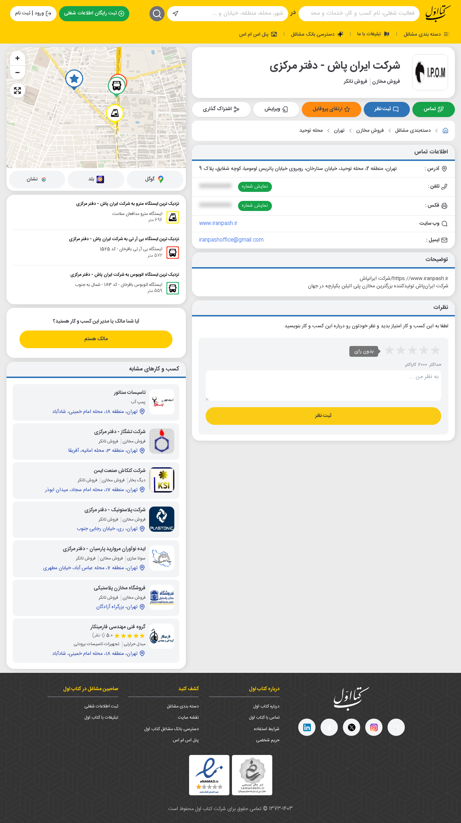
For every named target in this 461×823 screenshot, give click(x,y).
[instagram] (373, 727)
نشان (32, 179)
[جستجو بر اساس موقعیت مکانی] (175, 13)
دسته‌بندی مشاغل (413, 131)
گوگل (150, 179)
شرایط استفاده (266, 729)
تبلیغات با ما (369, 34)
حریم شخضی (267, 740)
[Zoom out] (17, 72)
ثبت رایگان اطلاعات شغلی (90, 13)
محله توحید (311, 131)
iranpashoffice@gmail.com (231, 240)
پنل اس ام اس (254, 34)
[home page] (438, 13)
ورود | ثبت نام (29, 13)
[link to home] (445, 130)
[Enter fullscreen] (17, 90)
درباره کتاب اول (266, 706)
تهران (339, 131)
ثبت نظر (383, 109)
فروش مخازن (370, 131)
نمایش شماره (255, 186)
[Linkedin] (306, 727)
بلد (91, 179)
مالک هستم (96, 339)
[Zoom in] (17, 58)
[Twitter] (351, 727)
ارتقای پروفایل (327, 109)
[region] (96, 107)
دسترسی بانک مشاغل (313, 34)
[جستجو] (157, 13)
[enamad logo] (209, 775)
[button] (74, 79)
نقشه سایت (188, 717)
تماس (430, 109)
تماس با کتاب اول (264, 717)
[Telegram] (396, 727)
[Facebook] (329, 727)
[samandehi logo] (252, 775)
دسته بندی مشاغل (423, 34)
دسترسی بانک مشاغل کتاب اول (171, 729)
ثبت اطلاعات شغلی (101, 706)
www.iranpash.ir (218, 223)
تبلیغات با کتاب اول (101, 717)
